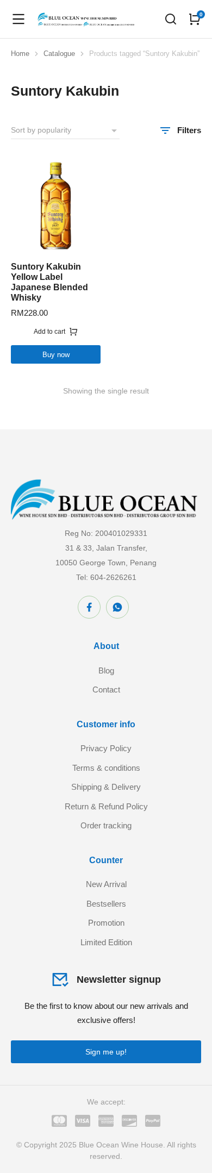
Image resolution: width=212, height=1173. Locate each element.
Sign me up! (106, 1051)
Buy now (56, 355)
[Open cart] (194, 19)
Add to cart (49, 331)
